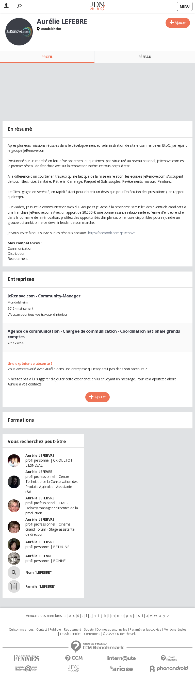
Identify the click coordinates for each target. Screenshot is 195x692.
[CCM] (74, 658)
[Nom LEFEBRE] (14, 572)
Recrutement (72, 629)
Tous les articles (70, 634)
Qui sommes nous (21, 629)
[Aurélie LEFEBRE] (19, 32)
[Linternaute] (121, 658)
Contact (41, 629)
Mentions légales (175, 629)
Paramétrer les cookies (145, 629)
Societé (89, 629)
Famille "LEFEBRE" (40, 586)
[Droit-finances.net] (168, 658)
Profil (47, 56)
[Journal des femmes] (26, 658)
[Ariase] (121, 668)
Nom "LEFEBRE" (38, 572)
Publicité (55, 629)
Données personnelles (111, 629)
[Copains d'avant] (26, 668)
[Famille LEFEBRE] (14, 586)
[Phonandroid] (168, 668)
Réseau (144, 56)
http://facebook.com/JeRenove (111, 232)
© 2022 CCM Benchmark (119, 634)
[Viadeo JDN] (74, 668)
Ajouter (180, 22)
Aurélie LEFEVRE (38, 471)
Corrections (92, 634)
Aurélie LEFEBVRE (39, 455)
